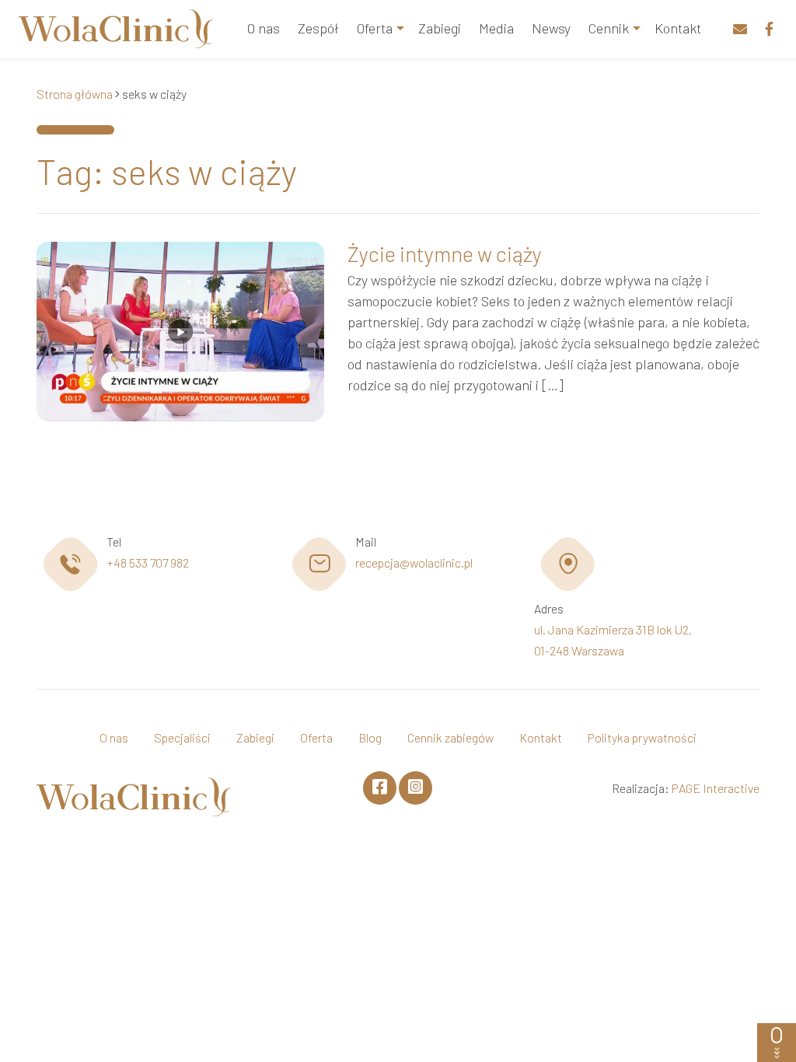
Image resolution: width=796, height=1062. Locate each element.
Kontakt (678, 28)
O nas (263, 28)
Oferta (375, 28)
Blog (370, 737)
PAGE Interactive (715, 788)
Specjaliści (182, 737)
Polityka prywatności (642, 737)
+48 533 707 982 (147, 562)
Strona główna (75, 93)
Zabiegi (439, 28)
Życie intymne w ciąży (444, 253)
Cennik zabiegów (450, 737)
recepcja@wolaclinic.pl (414, 562)
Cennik (608, 28)
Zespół (318, 28)
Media (496, 28)
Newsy (551, 28)
